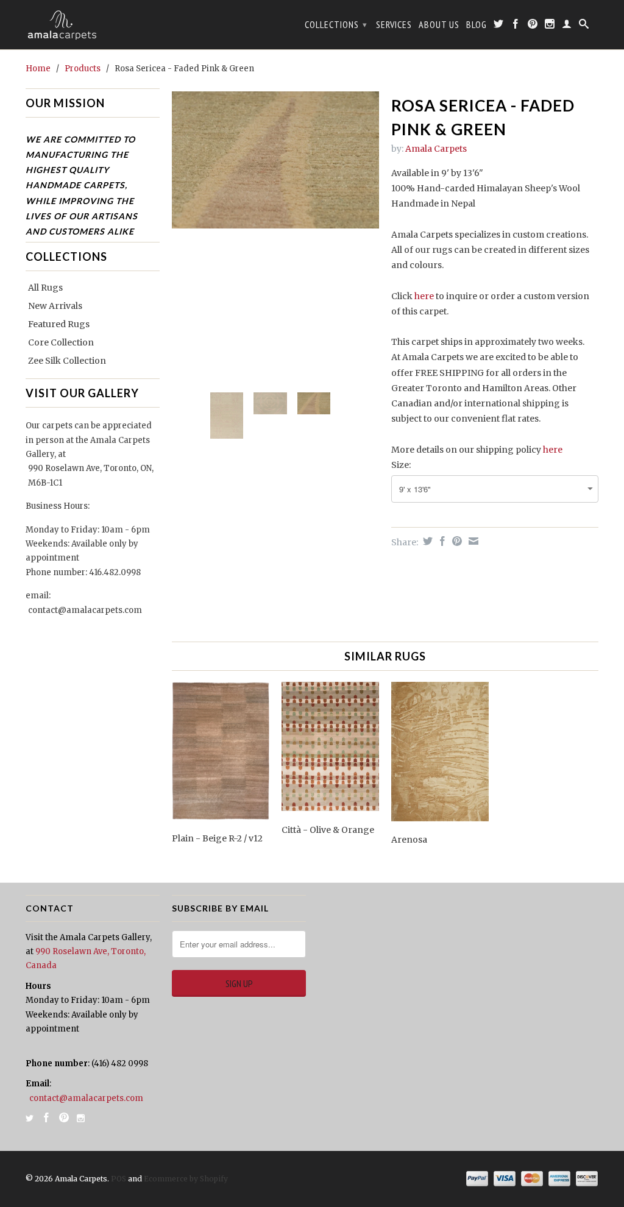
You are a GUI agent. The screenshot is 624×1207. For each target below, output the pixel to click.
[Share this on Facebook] (440, 541)
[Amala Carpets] (93, 24)
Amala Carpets (436, 148)
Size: (401, 464)
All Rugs (45, 287)
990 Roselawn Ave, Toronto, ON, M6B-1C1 (91, 475)
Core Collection (61, 342)
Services (394, 24)
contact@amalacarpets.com (85, 610)
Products (83, 68)
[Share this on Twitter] (426, 541)
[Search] (584, 26)
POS (118, 1178)
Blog (476, 24)
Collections (336, 24)
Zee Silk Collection (67, 360)
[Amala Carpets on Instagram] (550, 26)
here (424, 296)
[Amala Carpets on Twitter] (499, 26)
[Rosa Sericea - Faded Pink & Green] (275, 237)
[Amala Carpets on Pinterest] (533, 26)
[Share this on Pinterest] (455, 541)
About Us (439, 24)
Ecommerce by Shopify (186, 1178)
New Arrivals (55, 305)
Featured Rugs (59, 324)
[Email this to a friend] (472, 541)
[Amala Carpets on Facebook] (516, 26)
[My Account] (567, 26)
